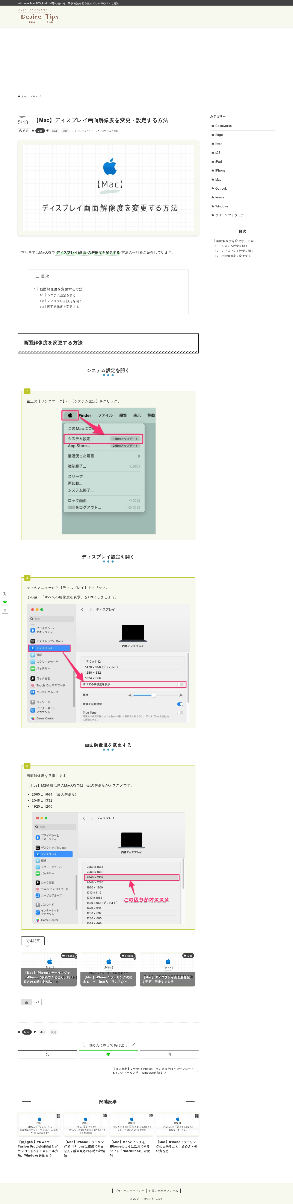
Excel (219, 144)
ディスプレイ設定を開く (64, 300)
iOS (218, 152)
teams (220, 197)
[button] (47, 1054)
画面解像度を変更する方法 (61, 288)
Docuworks (223, 125)
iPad (218, 161)
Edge (219, 134)
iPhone (220, 170)
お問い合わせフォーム (163, 1191)
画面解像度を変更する (63, 306)
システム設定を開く (61, 295)
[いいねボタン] (26, 1002)
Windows (222, 206)
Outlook (221, 188)
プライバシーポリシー (129, 1191)
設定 (65, 130)
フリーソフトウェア (229, 215)
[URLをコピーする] (169, 1054)
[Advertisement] (146, 60)
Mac (40, 130)
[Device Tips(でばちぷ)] (38, 16)
